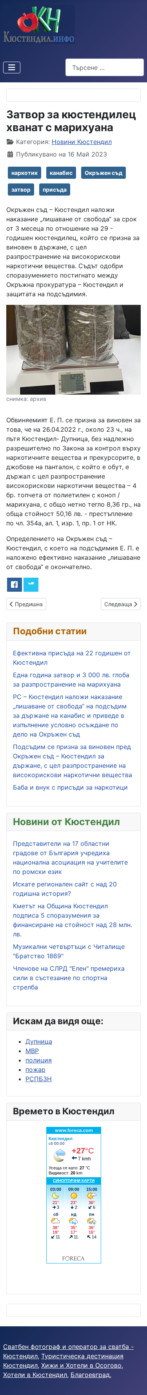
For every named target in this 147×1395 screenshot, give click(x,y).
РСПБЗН (38, 1079)
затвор (21, 189)
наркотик (24, 172)
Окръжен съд (103, 172)
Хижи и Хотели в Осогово (81, 1365)
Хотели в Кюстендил (35, 1375)
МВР (32, 1051)
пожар (35, 1069)
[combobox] (104, 67)
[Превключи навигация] (11, 67)
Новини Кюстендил (82, 142)
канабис (61, 172)
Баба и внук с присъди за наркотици (70, 787)
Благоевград (90, 1375)
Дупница (38, 1041)
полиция (38, 1060)
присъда (55, 189)
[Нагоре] (133, 1380)
